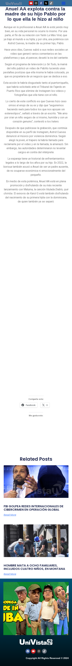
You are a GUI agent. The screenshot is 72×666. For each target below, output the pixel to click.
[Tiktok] (51, 3)
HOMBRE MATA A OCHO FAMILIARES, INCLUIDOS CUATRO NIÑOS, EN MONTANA (34, 567)
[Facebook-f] (41, 3)
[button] (63, 3)
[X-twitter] (46, 3)
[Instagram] (36, 3)
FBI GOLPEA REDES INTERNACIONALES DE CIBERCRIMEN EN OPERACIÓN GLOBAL (33, 508)
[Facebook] (27, 651)
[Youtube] (31, 3)
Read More (10, 515)
